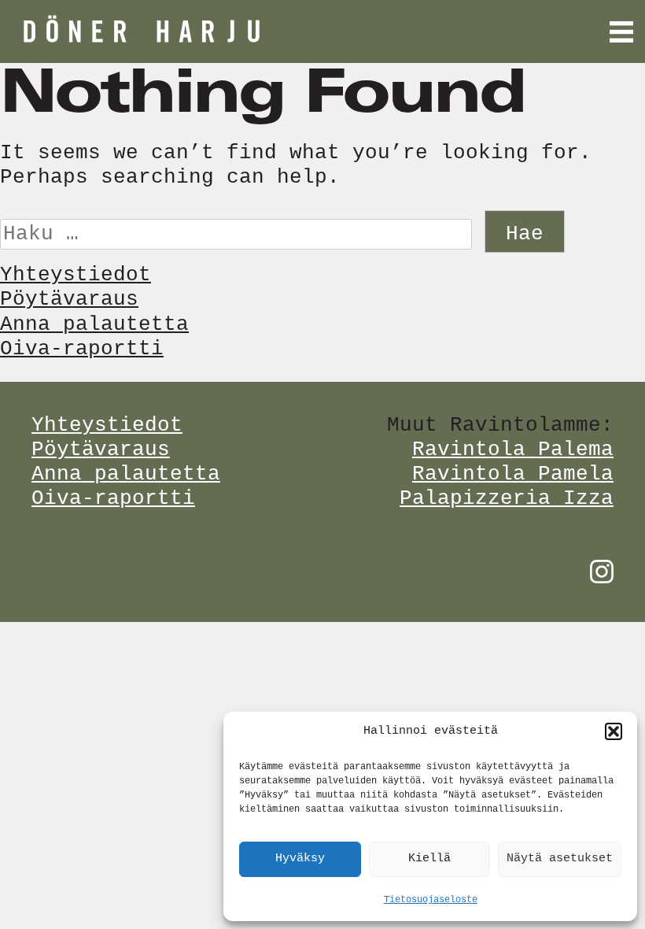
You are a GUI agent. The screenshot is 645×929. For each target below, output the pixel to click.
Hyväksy (300, 858)
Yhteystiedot (75, 275)
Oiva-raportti (82, 349)
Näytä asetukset (560, 858)
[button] (613, 731)
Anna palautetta (94, 324)
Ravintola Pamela (513, 474)
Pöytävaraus (69, 299)
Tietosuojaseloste (430, 899)
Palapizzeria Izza (507, 498)
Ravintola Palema (513, 449)
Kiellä (429, 858)
